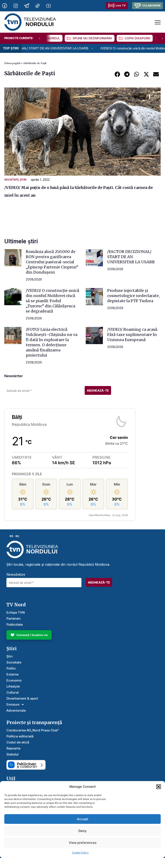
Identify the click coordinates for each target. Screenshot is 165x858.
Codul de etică (17, 742)
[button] (158, 786)
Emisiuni (13, 704)
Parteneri (13, 618)
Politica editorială (20, 736)
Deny (82, 831)
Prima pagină (12, 63)
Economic (14, 680)
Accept (82, 819)
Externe (12, 674)
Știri (23, 179)
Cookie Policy (80, 852)
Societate (11, 179)
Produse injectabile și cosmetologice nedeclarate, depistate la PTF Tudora (133, 295)
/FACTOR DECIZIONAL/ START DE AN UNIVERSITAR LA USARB (131, 256)
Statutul (12, 754)
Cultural (12, 692)
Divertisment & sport (22, 698)
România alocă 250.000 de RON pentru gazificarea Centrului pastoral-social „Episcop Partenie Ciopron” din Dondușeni (52, 262)
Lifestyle (13, 686)
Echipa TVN (15, 612)
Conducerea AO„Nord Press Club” (32, 730)
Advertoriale (16, 710)
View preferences (82, 843)
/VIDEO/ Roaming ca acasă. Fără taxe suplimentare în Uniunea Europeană (132, 334)
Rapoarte (13, 748)
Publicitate (14, 624)
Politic (11, 668)
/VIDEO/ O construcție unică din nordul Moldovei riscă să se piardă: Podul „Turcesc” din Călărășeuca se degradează (52, 301)
